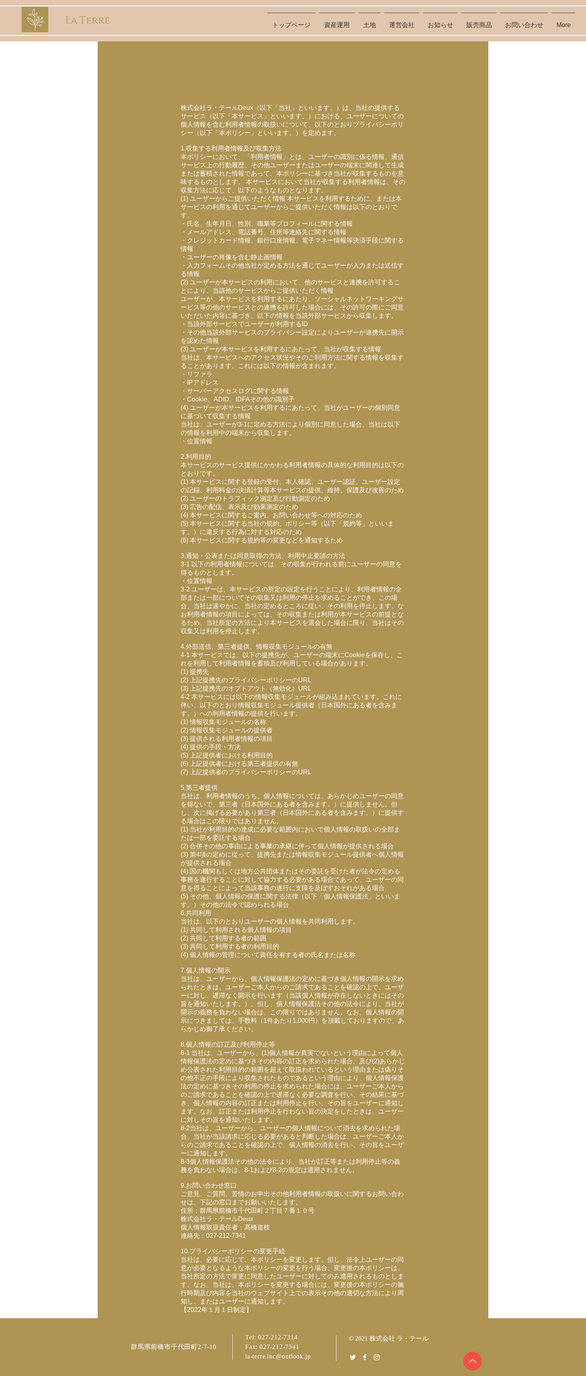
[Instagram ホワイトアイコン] (377, 1357)
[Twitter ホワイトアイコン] (353, 1357)
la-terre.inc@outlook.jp (278, 1356)
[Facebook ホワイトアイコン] (365, 1357)
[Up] (472, 1361)
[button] (369, 21)
